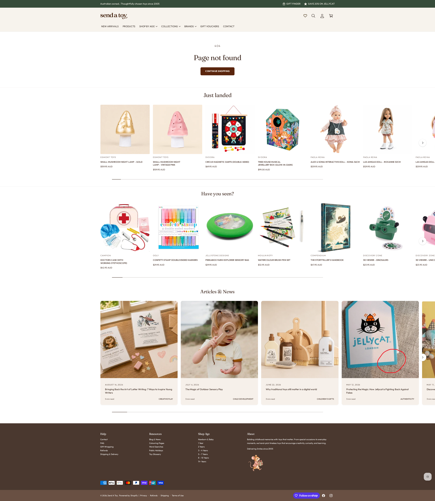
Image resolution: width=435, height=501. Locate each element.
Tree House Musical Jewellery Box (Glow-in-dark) (275, 163)
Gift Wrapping (107, 446)
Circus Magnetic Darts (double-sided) (227, 161)
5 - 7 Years (203, 454)
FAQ (102, 443)
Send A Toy (113, 495)
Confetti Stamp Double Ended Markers (175, 260)
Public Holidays (156, 450)
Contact (104, 439)
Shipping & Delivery (109, 454)
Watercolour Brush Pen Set (274, 260)
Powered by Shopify (128, 495)
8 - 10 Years (203, 457)
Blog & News (155, 439)
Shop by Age (146, 26)
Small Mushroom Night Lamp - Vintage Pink (166, 163)
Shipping (165, 495)
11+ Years (202, 461)
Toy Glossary (155, 454)
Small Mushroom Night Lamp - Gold (121, 161)
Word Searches (156, 446)
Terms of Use (178, 495)
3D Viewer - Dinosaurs (375, 260)
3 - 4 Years (203, 450)
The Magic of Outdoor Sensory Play (204, 389)
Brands (189, 26)
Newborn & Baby (206, 439)
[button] (313, 15)
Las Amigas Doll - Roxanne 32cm (382, 161)
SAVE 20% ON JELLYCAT (321, 3)
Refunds (104, 450)
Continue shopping (217, 71)
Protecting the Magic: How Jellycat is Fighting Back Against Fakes (377, 391)
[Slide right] (422, 143)
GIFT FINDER (293, 3)
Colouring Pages (156, 443)
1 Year (200, 443)
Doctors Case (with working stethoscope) (113, 261)
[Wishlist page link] (305, 16)
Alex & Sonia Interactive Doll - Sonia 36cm (335, 161)
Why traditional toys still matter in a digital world (291, 389)
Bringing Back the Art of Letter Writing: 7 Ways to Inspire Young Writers (138, 391)
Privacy (143, 495)
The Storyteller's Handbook (327, 260)
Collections (169, 26)
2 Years (201, 446)
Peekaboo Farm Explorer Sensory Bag (227, 260)
